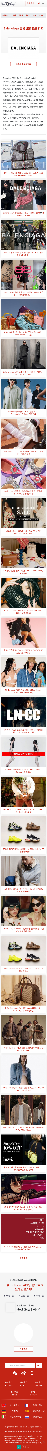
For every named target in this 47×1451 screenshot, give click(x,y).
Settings (26, 1447)
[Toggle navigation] (43, 3)
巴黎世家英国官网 (23, 64)
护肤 (21, 15)
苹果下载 (10, 1295)
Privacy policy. (37, 1442)
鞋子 (41, 15)
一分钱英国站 (13, 1405)
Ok (19, 1447)
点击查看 (23, 1349)
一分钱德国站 (13, 1410)
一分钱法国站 (36, 1405)
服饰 (35, 15)
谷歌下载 (25, 1295)
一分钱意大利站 (14, 1416)
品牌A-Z (6, 15)
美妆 (28, 15)
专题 (14, 15)
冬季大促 (30, 3)
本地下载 (40, 1295)
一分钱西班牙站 (37, 1410)
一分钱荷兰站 (36, 1416)
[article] (23, 155)
